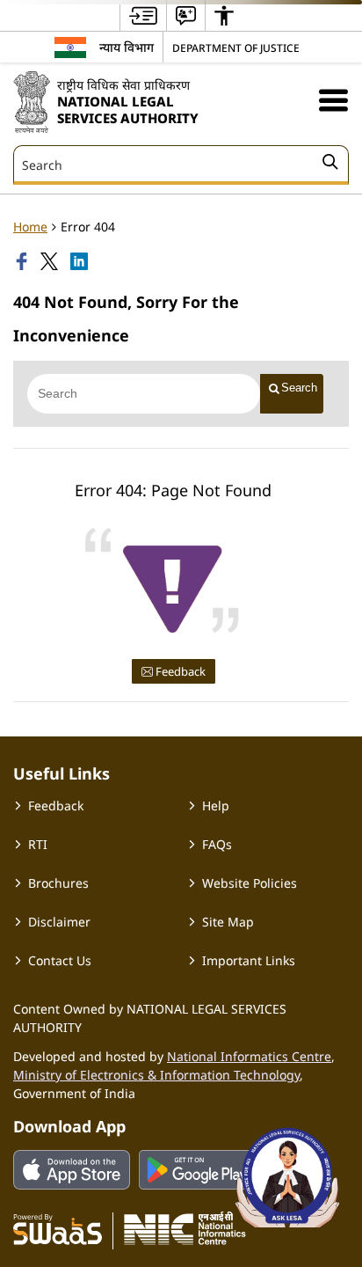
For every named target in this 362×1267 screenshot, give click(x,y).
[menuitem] (143, 15)
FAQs (217, 844)
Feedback (179, 671)
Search (299, 387)
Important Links (248, 960)
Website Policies (249, 883)
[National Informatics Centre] (185, 1228)
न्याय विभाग (126, 47)
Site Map (228, 921)
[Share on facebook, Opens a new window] (23, 261)
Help (215, 805)
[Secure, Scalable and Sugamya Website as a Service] (57, 1228)
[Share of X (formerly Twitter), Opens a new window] (51, 261)
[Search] (330, 164)
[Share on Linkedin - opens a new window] (80, 261)
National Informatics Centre (249, 1056)
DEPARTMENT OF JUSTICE (236, 47)
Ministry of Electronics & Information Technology (156, 1074)
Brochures (58, 883)
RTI (37, 844)
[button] (333, 99)
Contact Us (59, 960)
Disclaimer (59, 921)
